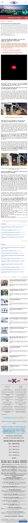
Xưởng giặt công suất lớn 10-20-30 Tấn (21, 400)
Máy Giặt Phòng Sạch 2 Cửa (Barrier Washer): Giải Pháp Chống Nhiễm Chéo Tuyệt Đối (18, 290)
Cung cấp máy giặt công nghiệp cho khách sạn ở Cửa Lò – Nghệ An (12, 271)
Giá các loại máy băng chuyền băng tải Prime (20, 412)
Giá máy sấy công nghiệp (20, 392)
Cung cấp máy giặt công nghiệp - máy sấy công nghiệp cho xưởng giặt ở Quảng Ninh (13, 40)
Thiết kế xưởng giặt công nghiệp (7, 400)
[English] (24, 379)
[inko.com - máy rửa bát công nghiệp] (14, 2)
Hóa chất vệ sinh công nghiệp (18, 519)
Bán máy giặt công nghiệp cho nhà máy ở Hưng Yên (9, 253)
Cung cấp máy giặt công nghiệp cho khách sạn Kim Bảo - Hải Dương (12, 255)
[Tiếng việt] (26, 379)
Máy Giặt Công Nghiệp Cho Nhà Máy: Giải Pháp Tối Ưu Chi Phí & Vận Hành (18, 299)
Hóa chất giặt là (7, 389)
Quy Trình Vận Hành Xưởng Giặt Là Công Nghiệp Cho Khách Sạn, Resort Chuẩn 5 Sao (18, 337)
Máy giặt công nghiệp (20, 418)
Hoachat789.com (8, 521)
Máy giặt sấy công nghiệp (7, 391)
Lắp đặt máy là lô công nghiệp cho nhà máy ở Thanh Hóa (10, 234)
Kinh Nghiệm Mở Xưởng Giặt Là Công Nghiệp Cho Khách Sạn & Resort (18, 366)
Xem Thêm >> (24, 240)
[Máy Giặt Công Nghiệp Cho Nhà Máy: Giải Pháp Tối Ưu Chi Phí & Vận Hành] (4, 305)
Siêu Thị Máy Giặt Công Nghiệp (17, 521)
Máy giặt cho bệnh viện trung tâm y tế (20, 395)
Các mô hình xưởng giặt (7, 406)
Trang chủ (3, 21)
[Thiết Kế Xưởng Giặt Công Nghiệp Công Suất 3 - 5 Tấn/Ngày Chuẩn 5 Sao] (4, 362)
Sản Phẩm (20, 386)
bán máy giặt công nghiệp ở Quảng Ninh (23, 222)
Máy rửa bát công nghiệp (20, 391)
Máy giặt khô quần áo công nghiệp (7, 395)
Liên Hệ (20, 387)
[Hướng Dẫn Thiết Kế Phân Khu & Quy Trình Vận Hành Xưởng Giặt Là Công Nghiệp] (4, 333)
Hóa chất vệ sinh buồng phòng (7, 520)
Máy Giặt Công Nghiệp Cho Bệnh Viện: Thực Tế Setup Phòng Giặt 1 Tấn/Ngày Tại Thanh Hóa (18, 280)
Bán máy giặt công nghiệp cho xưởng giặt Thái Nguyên (10, 267)
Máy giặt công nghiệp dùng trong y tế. (7, 397)
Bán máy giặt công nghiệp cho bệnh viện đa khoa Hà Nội (10, 258)
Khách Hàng (10, 21)
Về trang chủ (7, 386)
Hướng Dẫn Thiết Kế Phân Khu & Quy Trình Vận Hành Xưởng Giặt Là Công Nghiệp (18, 328)
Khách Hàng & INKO (7, 402)
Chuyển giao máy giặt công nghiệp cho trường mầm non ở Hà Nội (12, 264)
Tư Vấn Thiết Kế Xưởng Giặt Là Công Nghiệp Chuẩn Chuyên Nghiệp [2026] (18, 347)
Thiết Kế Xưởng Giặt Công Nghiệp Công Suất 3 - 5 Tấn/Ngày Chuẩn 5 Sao (18, 356)
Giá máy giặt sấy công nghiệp (16, 520)
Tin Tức (7, 387)
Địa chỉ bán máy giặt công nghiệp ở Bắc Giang (8, 250)
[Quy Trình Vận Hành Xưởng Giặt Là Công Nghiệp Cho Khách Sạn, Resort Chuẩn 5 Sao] (4, 341)
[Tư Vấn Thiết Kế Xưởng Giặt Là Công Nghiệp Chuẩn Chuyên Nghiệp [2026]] (4, 353)
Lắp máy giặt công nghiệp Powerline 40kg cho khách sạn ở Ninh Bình (12, 260)
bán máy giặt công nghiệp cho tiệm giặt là (10, 220)
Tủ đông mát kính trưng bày (7, 409)
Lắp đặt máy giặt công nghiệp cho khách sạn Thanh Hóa (10, 232)
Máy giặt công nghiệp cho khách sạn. (20, 397)
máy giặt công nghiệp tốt (7, 221)
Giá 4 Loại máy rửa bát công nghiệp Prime (7, 412)
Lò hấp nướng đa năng (20, 409)
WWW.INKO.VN (23, 464)
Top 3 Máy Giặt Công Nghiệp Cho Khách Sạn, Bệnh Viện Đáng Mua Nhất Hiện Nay (18, 309)
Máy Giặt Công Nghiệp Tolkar (20, 404)
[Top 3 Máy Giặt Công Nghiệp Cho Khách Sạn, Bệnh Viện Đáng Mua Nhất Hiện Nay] (4, 312)
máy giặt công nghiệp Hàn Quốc (16, 221)
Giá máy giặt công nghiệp (20, 389)
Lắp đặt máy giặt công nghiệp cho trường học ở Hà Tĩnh (10, 269)
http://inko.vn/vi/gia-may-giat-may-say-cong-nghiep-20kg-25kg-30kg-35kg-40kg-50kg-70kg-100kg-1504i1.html (14, 483)
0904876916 (23, 521)
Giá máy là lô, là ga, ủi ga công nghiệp (7, 404)
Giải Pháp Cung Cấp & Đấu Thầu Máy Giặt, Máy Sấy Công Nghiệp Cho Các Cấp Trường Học (18, 318)
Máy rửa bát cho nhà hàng (20, 406)
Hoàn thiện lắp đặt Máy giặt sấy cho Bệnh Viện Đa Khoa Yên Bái (12, 226)
